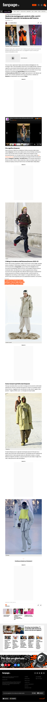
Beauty (18, 11)
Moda (15, 11)
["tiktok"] (2, 665)
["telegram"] (18, 665)
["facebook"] (15, 665)
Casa (32, 11)
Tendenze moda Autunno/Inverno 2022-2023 (13, 14)
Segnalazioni (27, 678)
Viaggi (39, 11)
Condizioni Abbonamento (29, 684)
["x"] (12, 665)
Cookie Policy (27, 682)
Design (36, 11)
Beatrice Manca (14, 22)
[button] (41, 23)
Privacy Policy (27, 680)
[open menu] (1, 11)
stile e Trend (7, 11)
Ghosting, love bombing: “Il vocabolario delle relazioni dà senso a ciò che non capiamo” (33, 628)
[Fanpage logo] (9, 5)
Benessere (29, 11)
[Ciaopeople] (42, 698)
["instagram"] (5, 665)
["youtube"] (9, 665)
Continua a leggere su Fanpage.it (23, 561)
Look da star (23, 11)
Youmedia (26, 676)
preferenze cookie (28, 687)
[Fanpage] (6, 673)
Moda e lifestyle (13, 602)
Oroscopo (43, 11)
